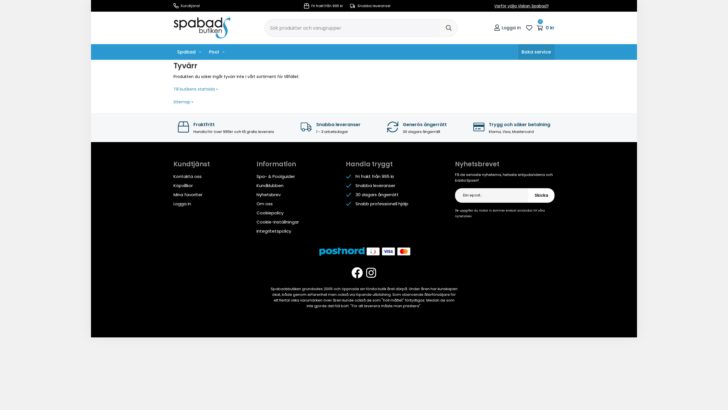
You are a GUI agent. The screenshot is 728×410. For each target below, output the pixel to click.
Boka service (536, 52)
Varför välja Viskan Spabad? (521, 6)
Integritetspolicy (274, 231)
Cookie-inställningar (278, 222)
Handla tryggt (369, 164)
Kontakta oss (187, 176)
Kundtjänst (190, 5)
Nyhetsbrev (269, 195)
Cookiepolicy (270, 213)
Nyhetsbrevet (477, 164)
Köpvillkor (183, 185)
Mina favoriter (187, 195)
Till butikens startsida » (195, 89)
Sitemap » (183, 102)
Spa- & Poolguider (276, 176)
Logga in (511, 28)
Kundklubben (270, 185)
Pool (214, 52)
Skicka (541, 195)
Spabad (186, 52)
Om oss (265, 204)
